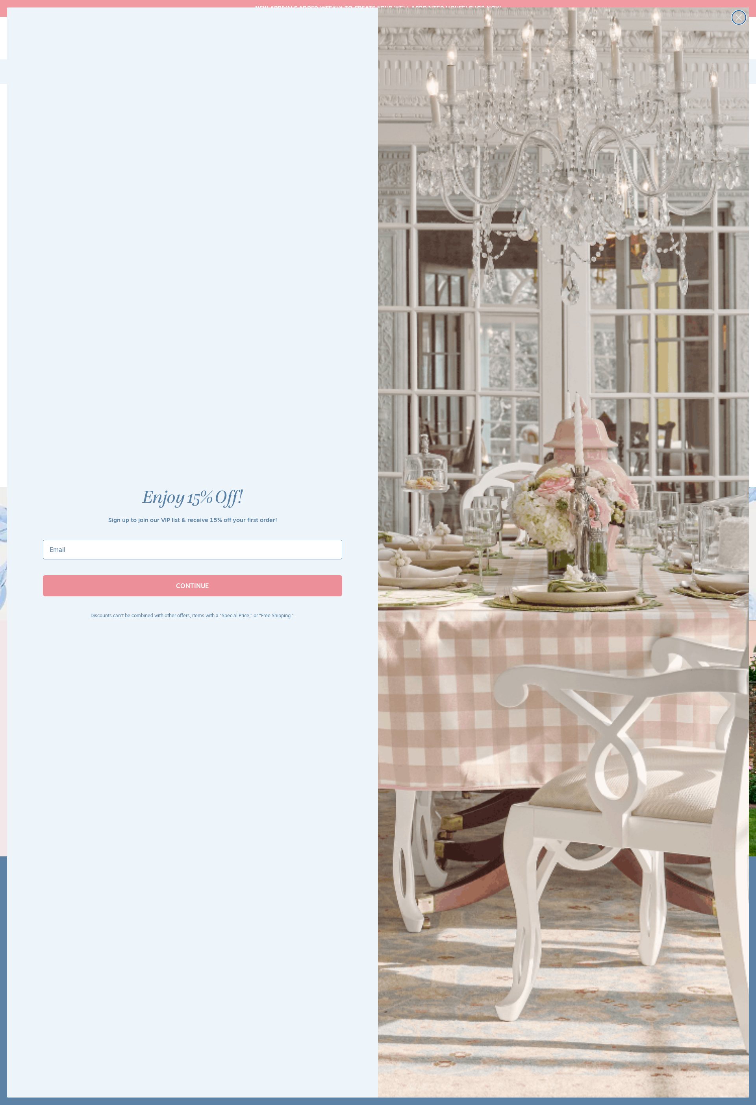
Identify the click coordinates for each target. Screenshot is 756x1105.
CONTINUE (192, 585)
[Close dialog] (739, 17)
